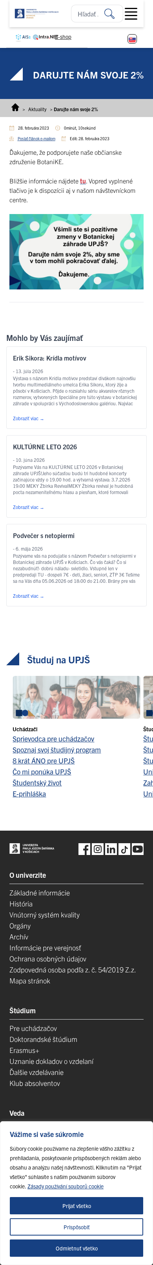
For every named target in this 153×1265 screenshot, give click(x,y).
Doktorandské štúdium (43, 1038)
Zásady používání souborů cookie (65, 1186)
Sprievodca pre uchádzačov (53, 738)
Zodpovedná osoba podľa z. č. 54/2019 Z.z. (72, 969)
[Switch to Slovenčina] (132, 39)
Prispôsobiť (77, 1226)
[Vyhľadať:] (113, 13)
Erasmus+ (24, 1049)
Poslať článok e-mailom (36, 138)
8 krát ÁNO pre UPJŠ (44, 760)
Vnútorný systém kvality (44, 914)
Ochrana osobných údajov (47, 958)
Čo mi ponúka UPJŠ (42, 771)
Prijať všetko (76, 1205)
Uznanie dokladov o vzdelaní (51, 1060)
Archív (18, 936)
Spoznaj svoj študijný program (57, 749)
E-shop (63, 36)
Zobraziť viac (28, 418)
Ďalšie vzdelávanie (36, 1071)
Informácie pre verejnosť (45, 947)
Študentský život (37, 782)
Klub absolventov (34, 1082)
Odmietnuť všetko (77, 1248)
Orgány (20, 925)
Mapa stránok (29, 980)
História (21, 903)
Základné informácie (39, 892)
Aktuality (37, 109)
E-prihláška (29, 793)
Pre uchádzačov (33, 1028)
